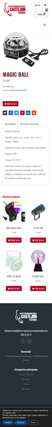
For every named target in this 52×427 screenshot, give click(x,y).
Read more (15, 240)
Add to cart (12, 103)
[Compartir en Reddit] (34, 113)
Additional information (29, 124)
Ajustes (33, 423)
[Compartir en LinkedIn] (28, 113)
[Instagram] (29, 341)
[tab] (10, 124)
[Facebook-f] (22, 341)
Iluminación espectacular (18, 90)
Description (10, 124)
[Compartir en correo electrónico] (5, 113)
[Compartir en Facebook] (11, 113)
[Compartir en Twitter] (16, 113)
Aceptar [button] (8, 423)
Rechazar (20, 423)
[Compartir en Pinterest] (22, 113)
